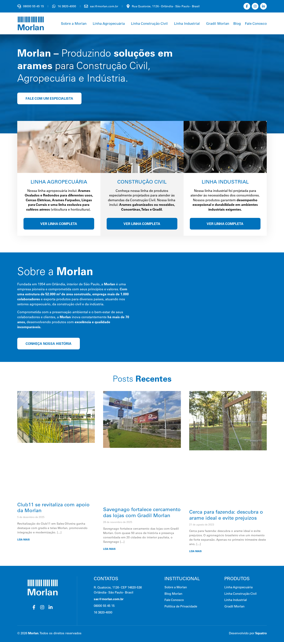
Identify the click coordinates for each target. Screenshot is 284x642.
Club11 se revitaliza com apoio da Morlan (53, 507)
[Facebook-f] (246, 6)
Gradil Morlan (217, 23)
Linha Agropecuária (109, 23)
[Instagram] (255, 6)
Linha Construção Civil (149, 23)
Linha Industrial (187, 23)
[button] (75, 23)
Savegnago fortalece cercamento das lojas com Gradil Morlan (142, 512)
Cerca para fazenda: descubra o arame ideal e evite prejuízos (226, 515)
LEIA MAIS (23, 539)
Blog (237, 23)
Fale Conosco (256, 23)
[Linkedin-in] (263, 6)
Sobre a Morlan (73, 23)
